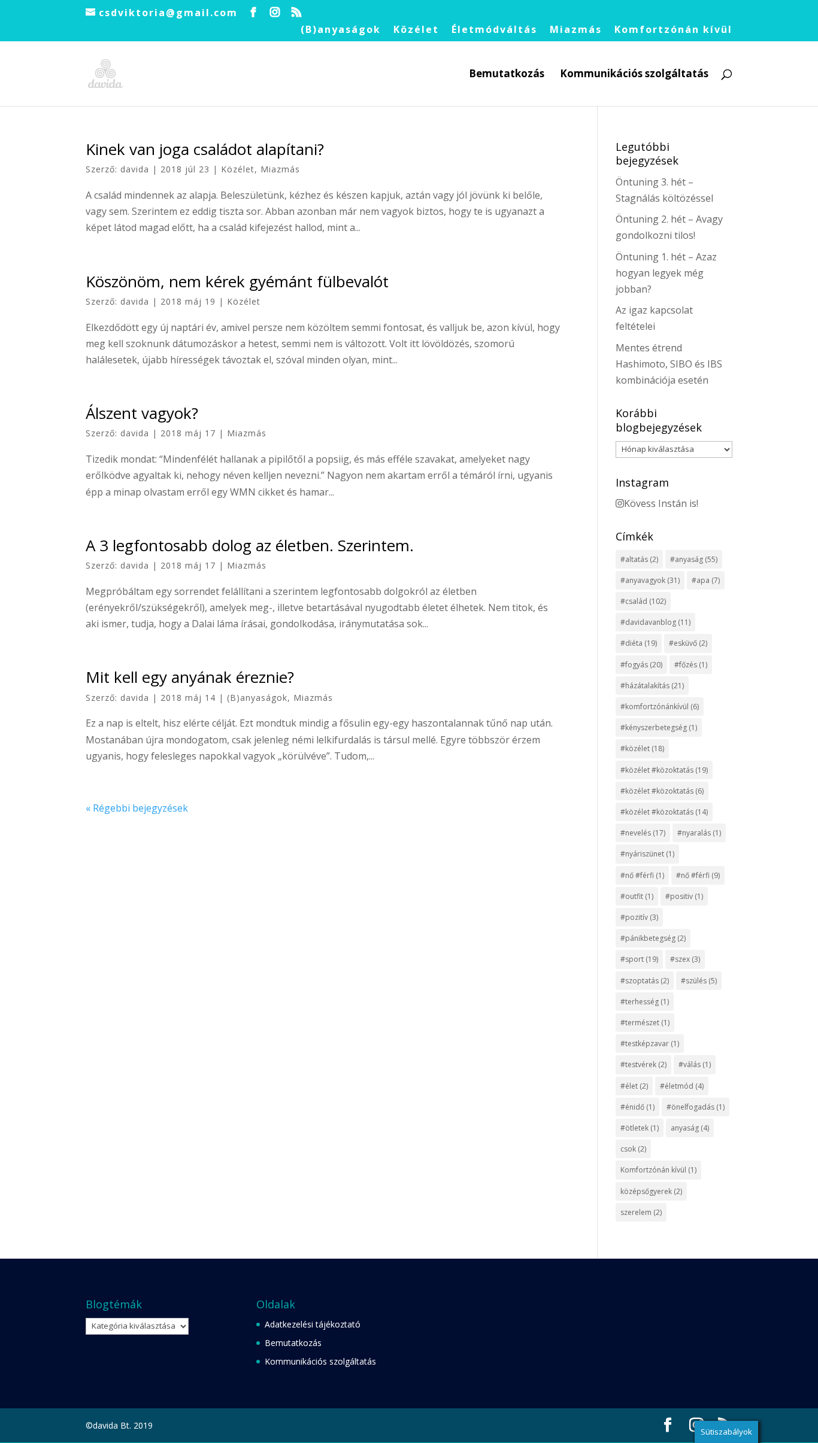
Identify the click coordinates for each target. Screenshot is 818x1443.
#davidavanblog (655, 622)
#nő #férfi (642, 875)
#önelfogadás (695, 1107)
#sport (639, 959)
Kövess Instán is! (661, 503)
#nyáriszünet (647, 854)
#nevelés (642, 833)
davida (134, 169)
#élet (634, 1086)
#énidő (637, 1107)
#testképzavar (649, 1043)
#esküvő (688, 643)
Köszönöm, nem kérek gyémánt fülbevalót (237, 281)
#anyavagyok (650, 580)
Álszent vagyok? (142, 413)
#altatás (639, 559)
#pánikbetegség (653, 938)
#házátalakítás (652, 686)
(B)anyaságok (341, 30)
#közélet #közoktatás (664, 770)
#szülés (699, 981)
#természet (644, 1022)
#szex (685, 959)
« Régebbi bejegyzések (137, 808)
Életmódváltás (494, 30)
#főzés (690, 665)
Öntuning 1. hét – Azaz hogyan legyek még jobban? (666, 273)
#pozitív (639, 917)
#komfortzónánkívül (659, 706)
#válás (694, 1064)
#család (643, 601)
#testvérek (643, 1064)
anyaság (690, 1128)
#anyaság (693, 559)
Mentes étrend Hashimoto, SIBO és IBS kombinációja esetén (669, 364)
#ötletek (639, 1128)
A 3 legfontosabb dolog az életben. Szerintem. (250, 545)
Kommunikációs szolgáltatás (634, 74)
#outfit (636, 896)
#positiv (684, 896)
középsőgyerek (651, 1191)
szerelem (641, 1212)
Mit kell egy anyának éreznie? (190, 677)
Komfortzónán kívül (673, 30)
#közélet (642, 748)
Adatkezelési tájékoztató (312, 1324)
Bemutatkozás (506, 74)
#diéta (638, 643)
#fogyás (641, 665)
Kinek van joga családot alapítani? (205, 149)
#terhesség (644, 1002)
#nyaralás (699, 833)
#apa (706, 580)
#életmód (682, 1086)
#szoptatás (644, 981)
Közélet (416, 30)
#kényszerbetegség (658, 727)
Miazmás (576, 30)
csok (633, 1149)
